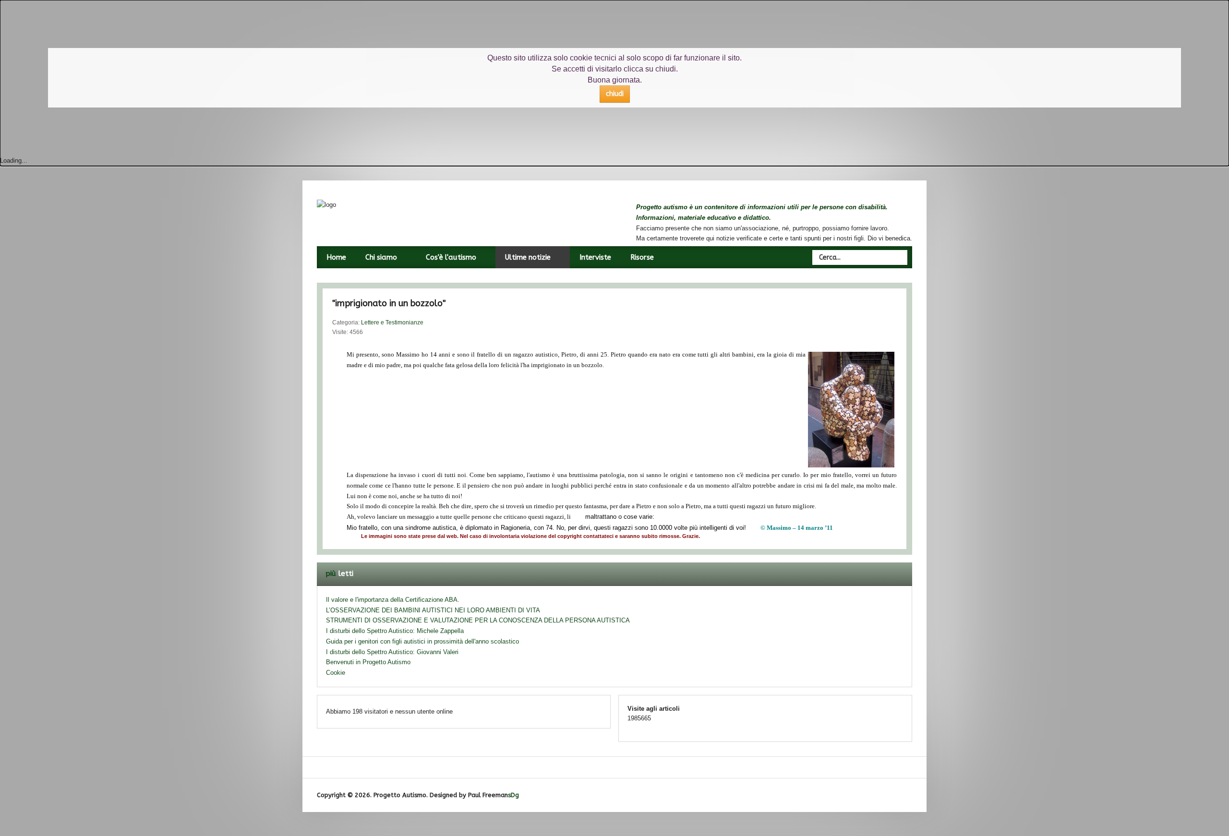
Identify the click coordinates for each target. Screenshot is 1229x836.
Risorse (642, 257)
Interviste (595, 257)
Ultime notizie (528, 257)
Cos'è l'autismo (451, 257)
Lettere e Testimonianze (392, 322)
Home (336, 257)
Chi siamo (381, 257)
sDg (513, 795)
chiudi (615, 94)
